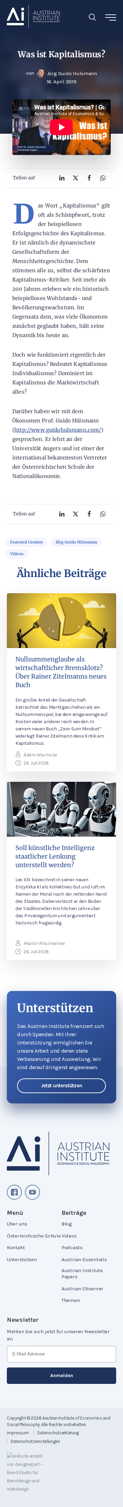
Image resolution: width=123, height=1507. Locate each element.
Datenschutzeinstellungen (35, 1441)
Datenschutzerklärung (58, 1432)
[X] (75, 178)
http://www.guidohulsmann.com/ (57, 430)
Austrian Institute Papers (82, 1273)
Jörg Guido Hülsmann (76, 542)
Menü (15, 1213)
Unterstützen (22, 1259)
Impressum (18, 1432)
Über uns (17, 1224)
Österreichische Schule (33, 1236)
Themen (71, 1300)
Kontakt (16, 1247)
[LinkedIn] (62, 178)
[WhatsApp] (103, 178)
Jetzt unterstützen (61, 1086)
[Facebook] (89, 178)
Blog (67, 1224)
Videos (17, 553)
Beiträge (74, 1213)
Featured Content (26, 542)
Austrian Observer (82, 1288)
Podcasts (72, 1247)
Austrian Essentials (84, 1259)
